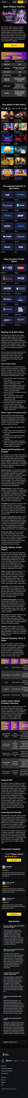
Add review (14, 860)
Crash (16, 108)
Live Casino (9, 108)
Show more (14, 914)
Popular (3, 108)
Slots (22, 108)
